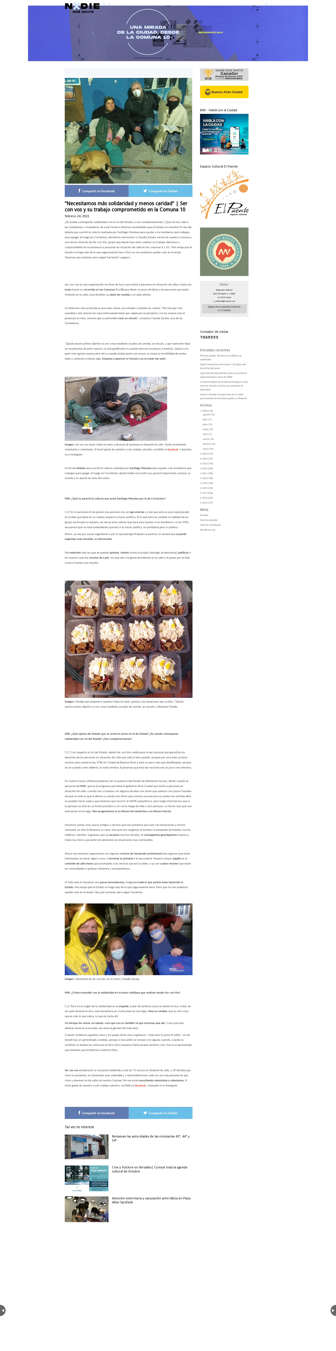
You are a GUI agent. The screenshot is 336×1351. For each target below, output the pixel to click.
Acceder (204, 515)
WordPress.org (207, 530)
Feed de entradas (209, 520)
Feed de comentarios (210, 525)
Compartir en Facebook (98, 191)
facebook (173, 449)
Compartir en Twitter (163, 191)
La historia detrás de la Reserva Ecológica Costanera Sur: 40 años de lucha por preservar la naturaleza (224, 386)
